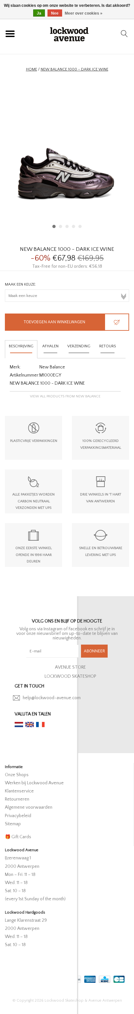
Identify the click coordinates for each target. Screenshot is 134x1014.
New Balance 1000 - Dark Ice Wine (74, 69)
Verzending (78, 346)
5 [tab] (80, 226)
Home (31, 69)
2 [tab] (60, 226)
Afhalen (50, 346)
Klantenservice (19, 791)
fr (40, 724)
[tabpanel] (67, 157)
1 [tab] (54, 226)
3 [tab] (67, 226)
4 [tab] (73, 226)
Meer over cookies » (83, 13)
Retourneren (17, 799)
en (29, 724)
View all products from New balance (65, 396)
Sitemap (13, 824)
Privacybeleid (18, 815)
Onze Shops (17, 774)
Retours (107, 346)
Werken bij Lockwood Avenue (34, 783)
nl (19, 724)
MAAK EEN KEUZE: (20, 284)
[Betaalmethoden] (89, 978)
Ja (39, 13)
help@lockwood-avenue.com (52, 697)
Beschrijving (21, 346)
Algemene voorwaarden (28, 807)
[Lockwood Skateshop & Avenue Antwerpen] (69, 33)
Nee (55, 13)
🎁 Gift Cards (18, 837)
